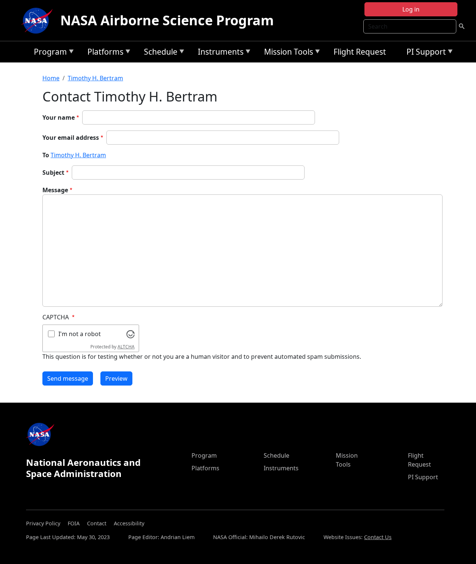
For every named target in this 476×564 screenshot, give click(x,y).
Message (55, 190)
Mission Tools (286, 52)
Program (48, 52)
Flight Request (360, 51)
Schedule (158, 52)
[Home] (38, 20)
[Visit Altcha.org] (130, 333)
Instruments (219, 52)
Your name (58, 117)
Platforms (103, 52)
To (45, 155)
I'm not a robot (79, 334)
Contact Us (378, 537)
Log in (410, 9)
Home (51, 78)
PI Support (424, 52)
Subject (53, 172)
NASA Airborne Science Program (167, 20)
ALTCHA (126, 347)
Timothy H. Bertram (95, 78)
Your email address (70, 137)
